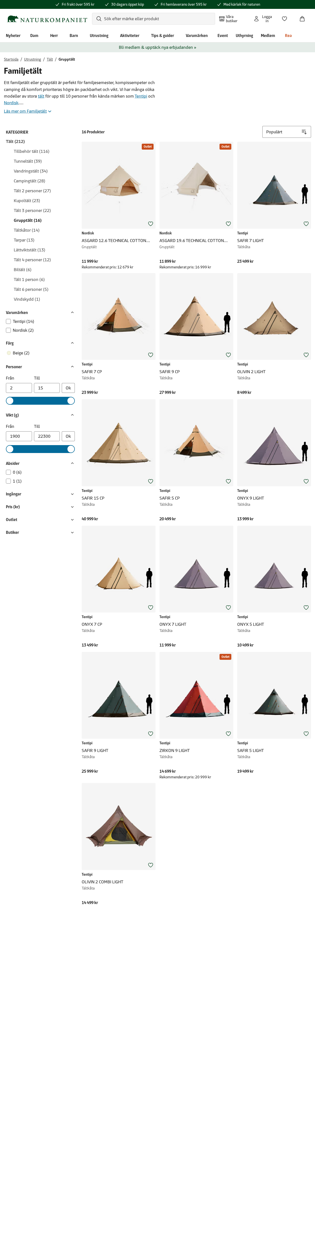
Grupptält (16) (28, 220)
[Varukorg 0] (304, 17)
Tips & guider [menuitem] (162, 35)
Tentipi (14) (23, 321)
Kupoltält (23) (27, 200)
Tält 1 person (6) (29, 279)
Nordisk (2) (23, 330)
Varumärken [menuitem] (197, 35)
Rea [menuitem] (288, 35)
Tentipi (141, 96)
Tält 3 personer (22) (32, 210)
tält (41, 96)
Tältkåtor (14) (27, 230)
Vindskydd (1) (27, 299)
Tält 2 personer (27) (32, 190)
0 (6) (17, 472)
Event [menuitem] (223, 35)
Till (37, 378)
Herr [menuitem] (54, 35)
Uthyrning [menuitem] (244, 35)
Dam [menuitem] (34, 35)
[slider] (10, 401)
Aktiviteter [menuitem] (129, 35)
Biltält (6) (23, 269)
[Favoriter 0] (286, 17)
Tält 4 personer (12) (32, 259)
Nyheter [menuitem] (13, 35)
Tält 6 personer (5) (31, 289)
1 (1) (17, 481)
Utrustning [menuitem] (99, 35)
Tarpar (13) (24, 240)
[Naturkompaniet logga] (47, 18)
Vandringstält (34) (31, 171)
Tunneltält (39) (28, 161)
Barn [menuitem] (74, 35)
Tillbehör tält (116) (31, 151)
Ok (68, 388)
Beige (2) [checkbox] (21, 353)
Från (10, 378)
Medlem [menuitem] (268, 35)
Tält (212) (15, 141)
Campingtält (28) (29, 181)
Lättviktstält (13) (29, 250)
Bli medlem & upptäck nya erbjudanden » (157, 47)
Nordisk (11, 102)
